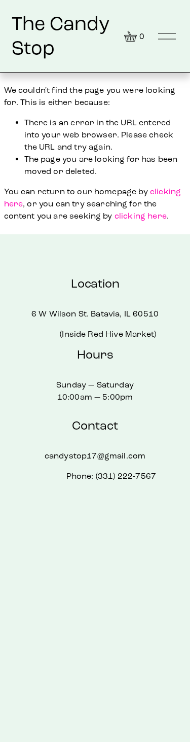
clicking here (141, 216)
